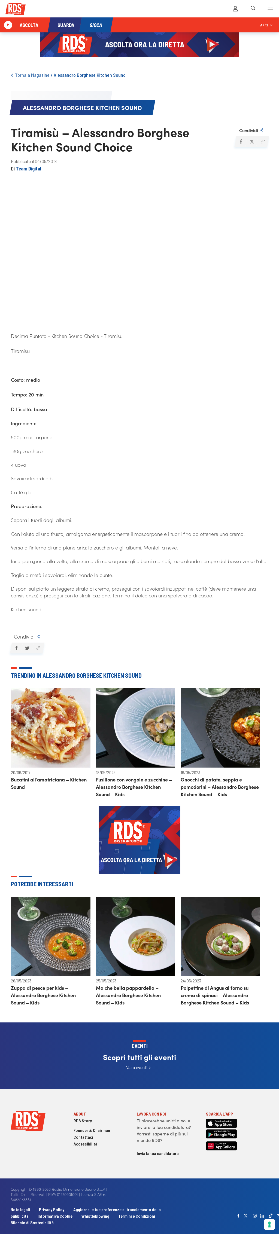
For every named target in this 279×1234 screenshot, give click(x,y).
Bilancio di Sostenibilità (32, 1222)
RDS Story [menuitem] (83, 1120)
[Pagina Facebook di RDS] (238, 1215)
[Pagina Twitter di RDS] (246, 1215)
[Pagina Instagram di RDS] (254, 1215)
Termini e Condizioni (136, 1215)
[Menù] (270, 9)
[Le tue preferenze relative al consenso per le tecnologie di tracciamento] (269, 1224)
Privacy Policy (51, 1209)
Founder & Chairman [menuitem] (92, 1130)
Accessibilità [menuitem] (85, 1143)
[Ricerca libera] (253, 9)
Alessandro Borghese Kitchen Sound (90, 75)
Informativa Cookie (55, 1215)
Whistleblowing (95, 1215)
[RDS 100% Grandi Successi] (15, 10)
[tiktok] (270, 1215)
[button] (240, 141)
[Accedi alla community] (235, 8)
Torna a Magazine (32, 75)
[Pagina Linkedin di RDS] (262, 1215)
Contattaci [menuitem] (83, 1137)
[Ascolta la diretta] (8, 25)
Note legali (21, 1209)
